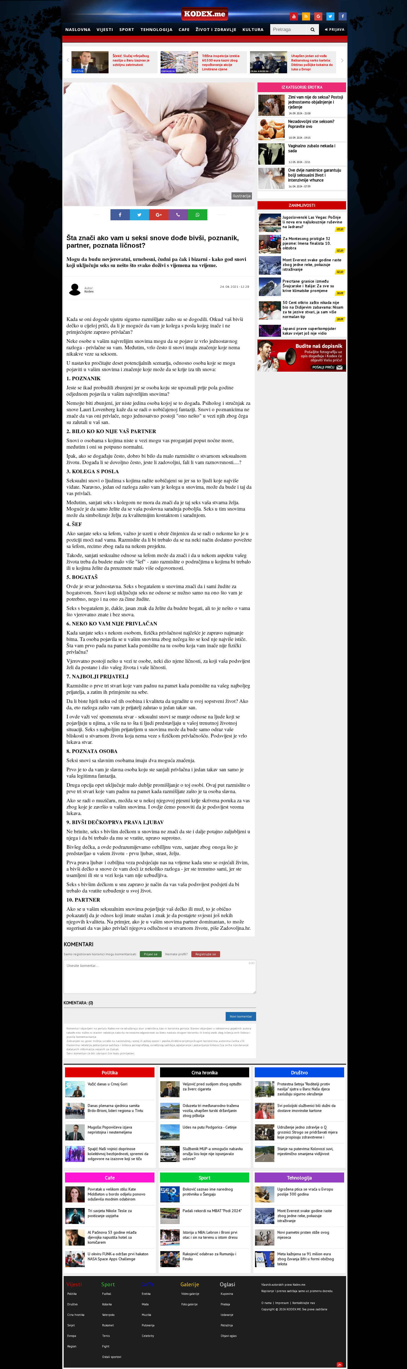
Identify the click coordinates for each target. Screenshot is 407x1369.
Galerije (190, 1284)
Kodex (89, 291)
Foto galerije (189, 1304)
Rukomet (108, 1325)
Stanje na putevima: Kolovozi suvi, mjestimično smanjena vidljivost (305, 1151)
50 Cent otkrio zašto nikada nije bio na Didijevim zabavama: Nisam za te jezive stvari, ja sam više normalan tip (313, 288)
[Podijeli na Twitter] (139, 214)
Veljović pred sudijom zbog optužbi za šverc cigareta (212, 1086)
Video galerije (190, 1294)
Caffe (147, 1284)
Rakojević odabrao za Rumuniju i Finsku (209, 1256)
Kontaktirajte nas (303, 1303)
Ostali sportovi (111, 1357)
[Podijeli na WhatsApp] (197, 214)
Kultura (253, 29)
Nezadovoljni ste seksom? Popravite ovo (311, 124)
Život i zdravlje (216, 29)
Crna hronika (260, 71)
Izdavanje (227, 1315)
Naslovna (78, 29)
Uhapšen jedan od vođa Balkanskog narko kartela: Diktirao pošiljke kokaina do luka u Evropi (312, 62)
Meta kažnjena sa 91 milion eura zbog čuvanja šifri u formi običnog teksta (305, 1258)
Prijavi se (151, 954)
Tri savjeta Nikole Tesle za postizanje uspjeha (110, 1213)
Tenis (106, 1336)
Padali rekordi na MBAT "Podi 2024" (212, 1210)
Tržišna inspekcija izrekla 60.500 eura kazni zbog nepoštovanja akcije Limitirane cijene (220, 62)
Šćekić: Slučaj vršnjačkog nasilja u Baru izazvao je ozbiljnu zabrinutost (131, 60)
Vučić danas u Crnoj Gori (107, 1083)
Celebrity (148, 1336)
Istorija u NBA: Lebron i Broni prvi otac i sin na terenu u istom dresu (210, 1235)
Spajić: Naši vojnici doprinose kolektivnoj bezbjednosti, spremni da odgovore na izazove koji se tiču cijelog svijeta (118, 1153)
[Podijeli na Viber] (178, 214)
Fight (105, 1346)
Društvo (77, 71)
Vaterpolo (108, 1315)
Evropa (71, 1336)
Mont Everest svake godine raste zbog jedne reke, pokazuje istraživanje (312, 243)
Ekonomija (168, 71)
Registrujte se (205, 954)
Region (71, 1346)
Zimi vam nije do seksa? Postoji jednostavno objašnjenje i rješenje (315, 102)
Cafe (184, 29)
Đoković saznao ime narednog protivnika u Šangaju (208, 1192)
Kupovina (227, 1294)
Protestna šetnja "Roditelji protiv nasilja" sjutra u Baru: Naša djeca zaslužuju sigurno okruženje (303, 1088)
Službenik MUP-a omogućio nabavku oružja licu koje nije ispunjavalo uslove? (213, 1153)
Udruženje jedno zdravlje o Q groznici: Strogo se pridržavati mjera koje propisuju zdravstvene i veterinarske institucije (307, 1132)
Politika (110, 1072)
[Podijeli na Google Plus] (159, 214)
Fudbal (106, 1294)
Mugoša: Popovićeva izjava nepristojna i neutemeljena (110, 1130)
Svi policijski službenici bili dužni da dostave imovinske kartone (306, 1108)
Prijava (336, 29)
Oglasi (227, 1284)
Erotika (146, 1294)
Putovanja (148, 1325)
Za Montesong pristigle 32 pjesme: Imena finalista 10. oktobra (307, 222)
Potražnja (227, 1325)
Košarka (107, 1304)
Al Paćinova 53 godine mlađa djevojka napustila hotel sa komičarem (112, 1237)
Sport (126, 29)
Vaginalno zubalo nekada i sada (311, 148)
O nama (266, 1303)
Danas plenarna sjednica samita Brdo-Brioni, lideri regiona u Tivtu (115, 1108)
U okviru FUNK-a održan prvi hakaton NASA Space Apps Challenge (118, 1256)
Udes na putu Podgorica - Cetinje (210, 1127)
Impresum (282, 1303)
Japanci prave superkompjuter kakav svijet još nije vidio (309, 309)
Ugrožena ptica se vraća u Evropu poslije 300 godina (305, 1192)
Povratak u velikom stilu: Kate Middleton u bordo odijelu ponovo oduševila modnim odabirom (116, 1194)
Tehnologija (156, 29)
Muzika (146, 1315)
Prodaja (225, 1304)
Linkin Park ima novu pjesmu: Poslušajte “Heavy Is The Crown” (312, 330)
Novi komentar (241, 1016)
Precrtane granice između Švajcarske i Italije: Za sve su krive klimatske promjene (308, 264)
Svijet (71, 1325)
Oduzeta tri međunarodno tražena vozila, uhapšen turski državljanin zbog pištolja (211, 1110)
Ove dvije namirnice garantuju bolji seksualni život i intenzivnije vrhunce (314, 175)
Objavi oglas (228, 1336)
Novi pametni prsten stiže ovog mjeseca (303, 1235)
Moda (145, 1304)
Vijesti (105, 29)
